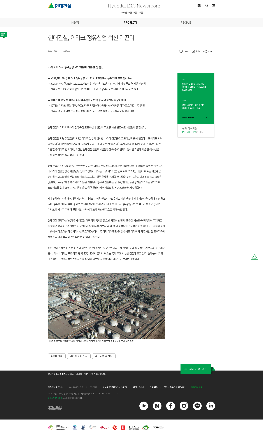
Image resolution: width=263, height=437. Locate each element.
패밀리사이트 (196, 387)
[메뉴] (213, 5)
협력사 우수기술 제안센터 (174, 387)
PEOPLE (186, 23)
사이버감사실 (138, 387)
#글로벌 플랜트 (103, 356)
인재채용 (154, 387)
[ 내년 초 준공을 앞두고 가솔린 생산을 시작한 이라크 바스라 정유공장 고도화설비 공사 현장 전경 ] (91, 341)
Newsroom (134, 6)
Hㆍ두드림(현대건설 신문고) (115, 387)
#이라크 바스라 (78, 356)
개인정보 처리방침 (55, 387)
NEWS (75, 23)
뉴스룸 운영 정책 (76, 387)
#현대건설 (56, 356)
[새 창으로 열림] (55, 408)
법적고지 (93, 387)
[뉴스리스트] (3, 35)
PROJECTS (131, 23)
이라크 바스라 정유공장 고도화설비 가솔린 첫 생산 (75, 67)
